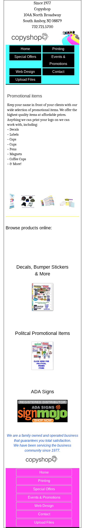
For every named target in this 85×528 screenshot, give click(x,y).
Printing (58, 49)
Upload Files (25, 79)
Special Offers (25, 57)
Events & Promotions (44, 497)
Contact (58, 72)
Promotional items (24, 95)
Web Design (25, 72)
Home (25, 49)
